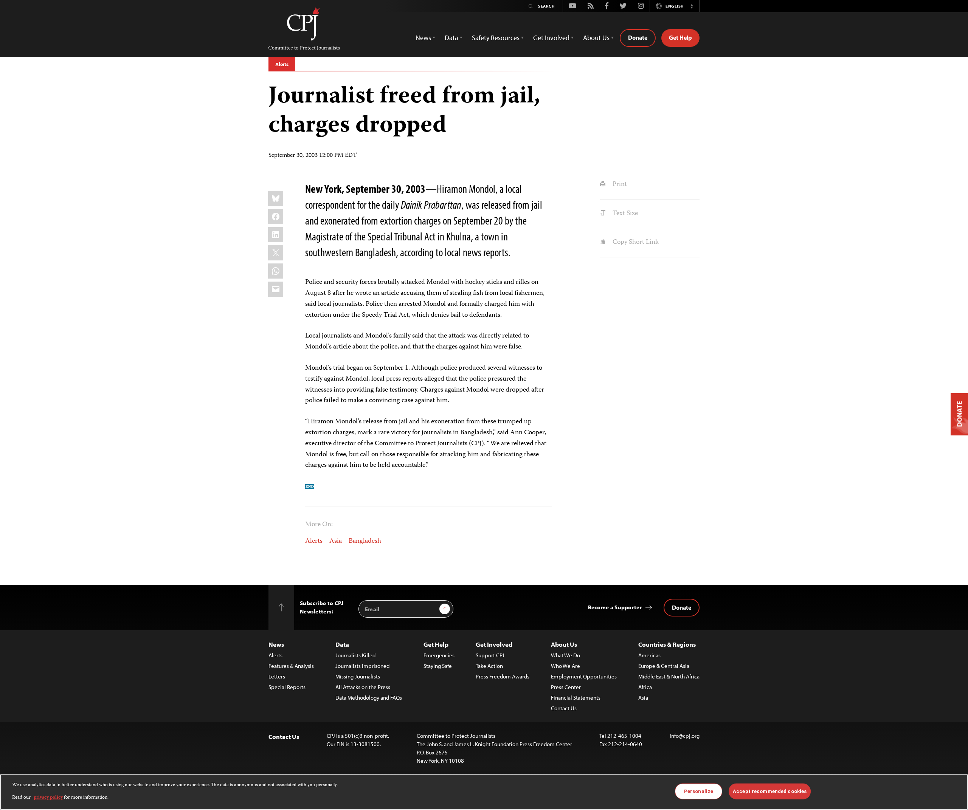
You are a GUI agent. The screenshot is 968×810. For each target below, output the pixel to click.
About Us (564, 644)
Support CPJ (490, 655)
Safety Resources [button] (496, 37)
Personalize (698, 791)
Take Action (489, 665)
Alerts (282, 64)
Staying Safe (438, 665)
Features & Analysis (291, 665)
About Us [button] (596, 37)
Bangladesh (365, 541)
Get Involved (494, 644)
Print (619, 184)
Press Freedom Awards (502, 676)
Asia (335, 541)
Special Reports (287, 687)
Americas (649, 655)
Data (342, 644)
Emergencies (439, 655)
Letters (276, 676)
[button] (691, 6)
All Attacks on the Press (362, 687)
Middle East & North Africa (669, 676)
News (276, 644)
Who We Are (565, 665)
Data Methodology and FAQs (368, 697)
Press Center (566, 687)
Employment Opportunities (584, 676)
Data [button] (451, 37)
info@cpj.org (685, 735)
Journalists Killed (355, 655)
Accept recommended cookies (770, 791)
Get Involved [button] (551, 37)
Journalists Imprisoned (362, 665)
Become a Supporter (615, 607)
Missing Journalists (357, 676)
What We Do (565, 655)
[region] (484, 792)
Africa (645, 687)
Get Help (680, 37)
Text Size (624, 213)
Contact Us (564, 708)
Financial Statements (575, 697)
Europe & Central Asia (663, 665)
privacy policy (48, 797)
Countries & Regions (667, 644)
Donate (637, 37)
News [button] (423, 37)
